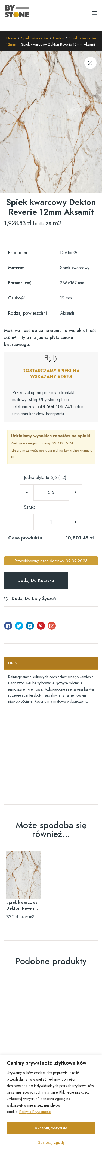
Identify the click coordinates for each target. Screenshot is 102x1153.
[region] (51, 1104)
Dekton (58, 38)
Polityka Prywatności (35, 1111)
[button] (90, 63)
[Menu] (94, 13)
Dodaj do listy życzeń (34, 598)
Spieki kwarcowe (34, 38)
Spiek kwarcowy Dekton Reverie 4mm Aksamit (22, 908)
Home (11, 38)
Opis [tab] (12, 663)
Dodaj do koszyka (36, 580)
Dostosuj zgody (51, 1142)
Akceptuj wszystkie (51, 1128)
